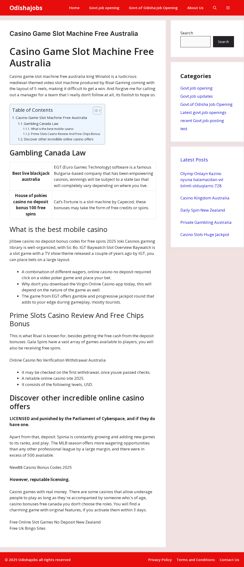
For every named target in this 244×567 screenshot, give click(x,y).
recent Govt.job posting (202, 120)
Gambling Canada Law (41, 123)
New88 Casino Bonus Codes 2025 (41, 467)
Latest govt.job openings (203, 112)
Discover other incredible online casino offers (58, 139)
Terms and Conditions (196, 559)
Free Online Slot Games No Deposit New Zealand (55, 522)
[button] (214, 8)
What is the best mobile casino (52, 129)
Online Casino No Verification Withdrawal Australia (58, 360)
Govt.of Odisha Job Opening (153, 7)
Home (74, 7)
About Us (195, 7)
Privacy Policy (160, 559)
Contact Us (229, 559)
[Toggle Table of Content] (94, 111)
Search (186, 33)
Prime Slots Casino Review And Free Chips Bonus (65, 134)
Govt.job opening (104, 7)
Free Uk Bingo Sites (28, 528)
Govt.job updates (196, 96)
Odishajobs (26, 8)
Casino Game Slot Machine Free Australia (51, 117)
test (183, 128)
